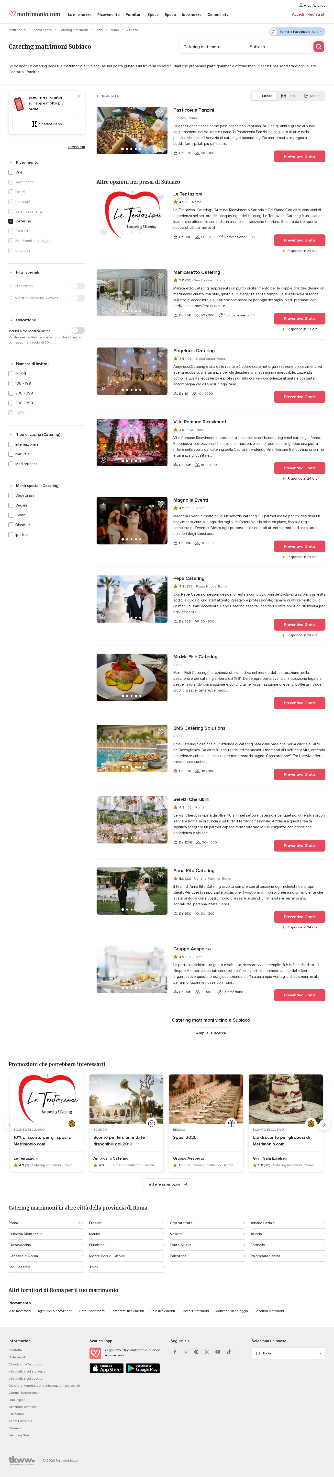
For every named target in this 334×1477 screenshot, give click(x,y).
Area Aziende (314, 5)
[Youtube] (217, 1352)
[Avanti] (324, 1124)
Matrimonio (18, 30)
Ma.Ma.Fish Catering (195, 657)
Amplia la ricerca (211, 1033)
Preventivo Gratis (300, 156)
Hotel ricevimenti (92, 1311)
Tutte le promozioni (164, 1184)
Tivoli (93, 1267)
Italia (267, 1353)
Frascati (95, 1223)
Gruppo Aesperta (192, 949)
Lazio (99, 30)
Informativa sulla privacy (27, 1371)
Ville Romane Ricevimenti (200, 422)
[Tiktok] (228, 1352)
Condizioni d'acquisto (25, 1364)
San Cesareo (19, 1267)
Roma (115, 30)
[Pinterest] (196, 1352)
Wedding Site (19, 1435)
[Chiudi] (79, 96)
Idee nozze (191, 14)
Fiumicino (97, 1245)
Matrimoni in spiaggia (231, 1311)
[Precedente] (9, 1124)
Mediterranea (26, 464)
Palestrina (178, 1256)
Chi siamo (16, 1414)
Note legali (17, 1357)
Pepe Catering (189, 578)
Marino (94, 1234)
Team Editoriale (21, 1421)
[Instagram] (207, 1352)
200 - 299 (24, 393)
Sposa (153, 14)
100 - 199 (23, 383)
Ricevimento (108, 14)
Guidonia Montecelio (26, 1234)
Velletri (176, 1234)
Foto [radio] (291, 96)
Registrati (316, 14)
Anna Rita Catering (194, 871)
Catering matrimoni (74, 30)
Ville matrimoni (20, 1311)
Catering (23, 221)
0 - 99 (20, 373)
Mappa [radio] (315, 96)
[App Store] (106, 1372)
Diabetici (22, 524)
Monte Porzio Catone (107, 1256)
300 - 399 (24, 403)
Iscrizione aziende (23, 1407)
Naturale (22, 454)
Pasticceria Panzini (193, 110)
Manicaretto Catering (196, 272)
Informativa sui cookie (26, 1378)
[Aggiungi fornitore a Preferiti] (161, 114)
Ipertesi (21, 534)
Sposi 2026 (185, 1137)
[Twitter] (185, 1352)
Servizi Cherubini (191, 799)
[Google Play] (143, 1372)
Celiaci (20, 515)
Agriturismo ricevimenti (55, 1311)
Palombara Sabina (265, 1256)
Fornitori (134, 14)
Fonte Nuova (180, 1245)
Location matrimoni (269, 1311)
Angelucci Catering (194, 351)
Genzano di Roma (23, 1256)
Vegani (21, 505)
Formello (258, 1245)
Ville (18, 172)
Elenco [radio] (267, 96)
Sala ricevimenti (162, 1311)
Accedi (298, 14)
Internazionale (27, 444)
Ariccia (256, 1234)
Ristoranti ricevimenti (128, 1311)
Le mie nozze (79, 14)
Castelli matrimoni (195, 1311)
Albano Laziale (263, 1223)
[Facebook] (174, 1352)
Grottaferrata (181, 1223)
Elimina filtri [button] (76, 147)
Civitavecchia (20, 1245)
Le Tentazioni (187, 194)
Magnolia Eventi (190, 500)
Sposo (170, 14)
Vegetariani (24, 495)
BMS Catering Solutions (199, 728)
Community (217, 14)
